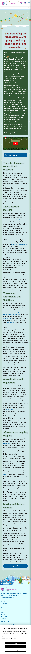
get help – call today (15, 566)
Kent (2, 608)
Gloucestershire (5, 616)
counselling (7, 318)
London (3, 601)
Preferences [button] (13, 638)
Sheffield (3, 618)
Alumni (5, 474)
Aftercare (6, 443)
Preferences (15, 650)
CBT (19, 314)
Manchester (4, 603)
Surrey (3, 605)
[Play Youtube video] (15, 143)
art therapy (11, 323)
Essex (2, 612)
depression (14, 237)
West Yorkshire (5, 610)
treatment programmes (19, 244)
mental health (16, 220)
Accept (15, 643)
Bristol (3, 614)
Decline (15, 646)
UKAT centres (10, 409)
